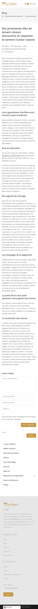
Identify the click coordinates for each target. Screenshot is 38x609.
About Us (6, 547)
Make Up (6, 570)
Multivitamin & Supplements (11, 574)
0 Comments (9, 52)
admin (7, 46)
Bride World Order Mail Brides (15, 49)
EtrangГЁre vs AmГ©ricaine (11, 155)
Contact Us (6, 551)
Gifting (5, 578)
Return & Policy (8, 555)
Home (5, 539)
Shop (4, 543)
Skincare (5, 566)
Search (4, 432)
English (9, 607)
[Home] (2, 16)
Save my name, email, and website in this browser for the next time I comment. (19, 418)
